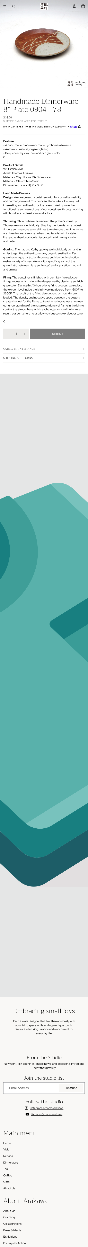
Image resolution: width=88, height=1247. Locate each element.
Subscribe (71, 1088)
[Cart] (83, 6)
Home (7, 1143)
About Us (9, 1188)
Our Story (9, 1217)
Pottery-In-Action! (14, 1243)
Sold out (57, 334)
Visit (6, 1149)
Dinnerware (10, 1162)
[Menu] (4, 6)
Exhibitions (10, 1236)
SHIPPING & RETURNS (18, 357)
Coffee (7, 1175)
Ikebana (8, 1156)
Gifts (6, 1182)
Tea (5, 1169)
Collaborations (12, 1224)
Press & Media (12, 1230)
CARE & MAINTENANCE (19, 348)
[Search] (13, 6)
